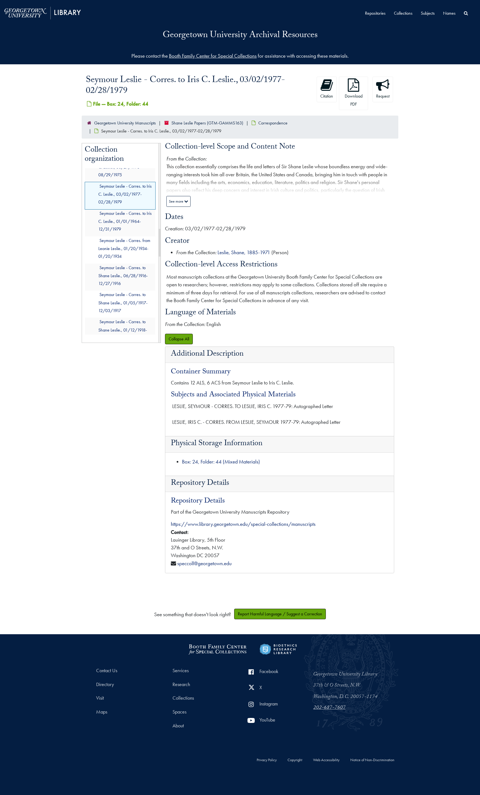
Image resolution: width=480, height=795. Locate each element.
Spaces (179, 712)
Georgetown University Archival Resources (240, 35)
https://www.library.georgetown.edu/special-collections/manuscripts (243, 524)
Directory (105, 684)
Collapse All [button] (179, 339)
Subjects (428, 13)
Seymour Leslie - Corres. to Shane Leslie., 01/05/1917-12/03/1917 (123, 303)
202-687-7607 (329, 708)
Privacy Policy (267, 760)
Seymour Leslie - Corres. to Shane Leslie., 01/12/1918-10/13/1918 (122, 330)
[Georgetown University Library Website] (42, 12)
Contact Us (106, 670)
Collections (403, 13)
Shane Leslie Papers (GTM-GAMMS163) (207, 123)
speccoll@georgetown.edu (204, 563)
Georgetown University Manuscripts (125, 123)
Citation (326, 96)
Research (181, 684)
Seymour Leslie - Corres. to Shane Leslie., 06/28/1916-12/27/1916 (123, 275)
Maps (101, 712)
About (178, 726)
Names (449, 13)
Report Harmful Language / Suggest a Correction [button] (280, 614)
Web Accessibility (326, 760)
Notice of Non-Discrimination (372, 760)
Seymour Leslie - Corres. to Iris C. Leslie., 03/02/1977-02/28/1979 (125, 194)
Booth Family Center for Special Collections (213, 55)
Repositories (375, 13)
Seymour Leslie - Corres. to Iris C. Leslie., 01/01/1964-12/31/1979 (125, 221)
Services (180, 670)
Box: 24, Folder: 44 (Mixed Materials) (221, 461)
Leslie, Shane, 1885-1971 (244, 252)
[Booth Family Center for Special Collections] (217, 648)
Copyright (295, 760)
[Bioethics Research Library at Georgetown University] (278, 648)
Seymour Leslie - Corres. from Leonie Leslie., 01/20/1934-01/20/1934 (124, 248)
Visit (100, 698)
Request (382, 96)
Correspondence (273, 123)
